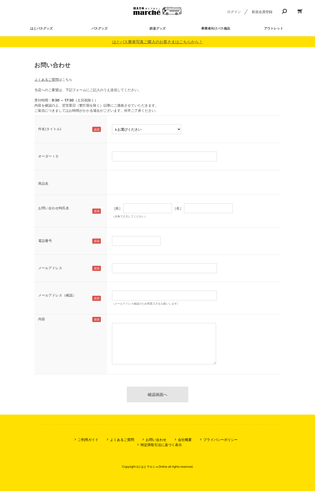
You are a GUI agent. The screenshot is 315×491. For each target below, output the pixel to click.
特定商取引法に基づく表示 (161, 445)
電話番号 (45, 240)
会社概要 (185, 439)
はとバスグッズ (41, 28)
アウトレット (273, 28)
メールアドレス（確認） (57, 295)
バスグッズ (100, 28)
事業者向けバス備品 (215, 28)
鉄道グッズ (158, 28)
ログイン (234, 12)
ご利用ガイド (88, 439)
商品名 (43, 183)
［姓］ (117, 208)
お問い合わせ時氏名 (53, 208)
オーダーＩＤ (48, 156)
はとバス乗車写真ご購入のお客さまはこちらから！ (157, 41)
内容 (41, 319)
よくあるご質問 (46, 79)
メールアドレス (50, 268)
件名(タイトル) (49, 129)
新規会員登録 (262, 12)
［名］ (178, 208)
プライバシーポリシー (220, 439)
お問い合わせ (156, 439)
